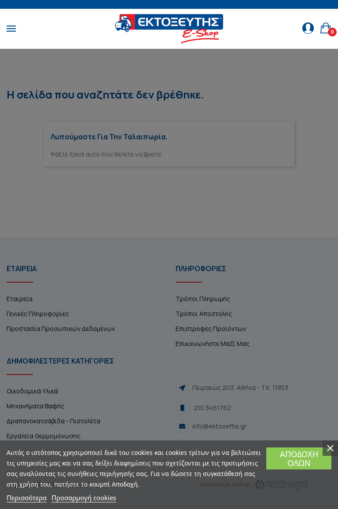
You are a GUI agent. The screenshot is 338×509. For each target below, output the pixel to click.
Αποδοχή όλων (299, 458)
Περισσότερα (27, 497)
